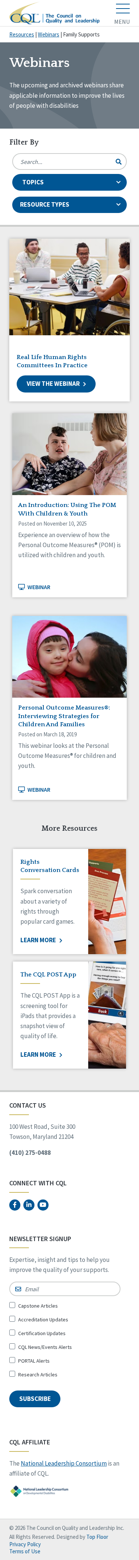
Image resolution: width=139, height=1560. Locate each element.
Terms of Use (24, 1551)
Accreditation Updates (43, 1319)
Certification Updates (42, 1333)
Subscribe (35, 1399)
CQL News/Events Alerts (45, 1347)
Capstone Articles (38, 1305)
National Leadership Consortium (64, 1463)
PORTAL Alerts (34, 1360)
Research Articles (37, 1374)
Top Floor (97, 1536)
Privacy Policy (25, 1544)
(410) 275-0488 (30, 1153)
